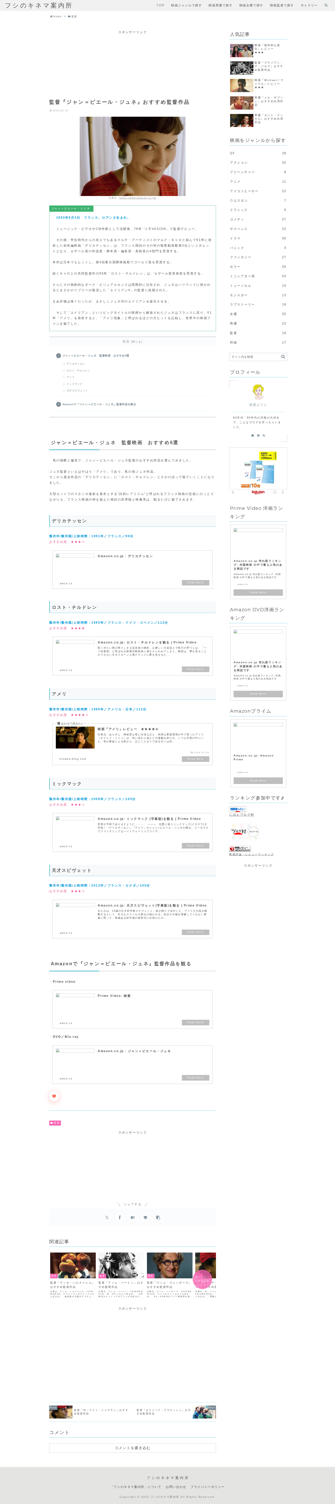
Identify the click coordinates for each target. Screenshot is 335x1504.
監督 (57, 1123)
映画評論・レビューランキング (251, 854)
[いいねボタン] (54, 1096)
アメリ (70, 377)
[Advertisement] (132, 62)
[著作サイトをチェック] (252, 435)
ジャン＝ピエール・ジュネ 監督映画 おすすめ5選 (95, 355)
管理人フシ (258, 405)
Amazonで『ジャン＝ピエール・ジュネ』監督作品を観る (99, 404)
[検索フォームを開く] (326, 5)
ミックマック (74, 383)
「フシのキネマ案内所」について (135, 1487)
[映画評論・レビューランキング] (239, 848)
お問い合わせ (176, 1487)
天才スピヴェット (77, 390)
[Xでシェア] (107, 1217)
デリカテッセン (76, 363)
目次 (126, 341)
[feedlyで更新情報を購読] (258, 435)
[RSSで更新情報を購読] (263, 435)
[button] (158, 1217)
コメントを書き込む (132, 1447)
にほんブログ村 (241, 814)
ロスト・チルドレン (78, 370)
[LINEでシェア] (145, 1217)
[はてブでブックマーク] (132, 1217)
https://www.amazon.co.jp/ (137, 198)
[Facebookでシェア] (120, 1217)
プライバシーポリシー (208, 1487)
